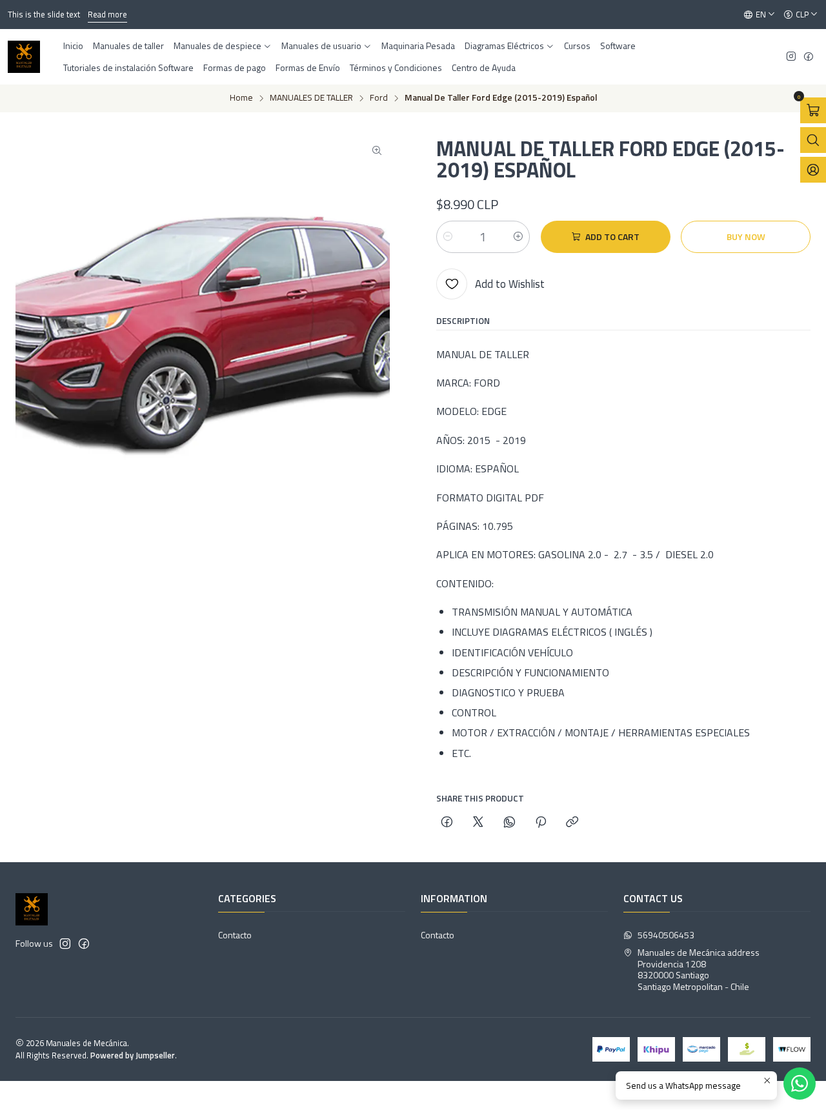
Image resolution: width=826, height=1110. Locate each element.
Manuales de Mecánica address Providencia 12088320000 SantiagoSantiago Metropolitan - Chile (699, 969)
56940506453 (666, 935)
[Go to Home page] (24, 57)
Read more (107, 14)
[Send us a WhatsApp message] (799, 1083)
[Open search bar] (813, 140)
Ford (379, 98)
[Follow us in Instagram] (791, 57)
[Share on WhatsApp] (509, 822)
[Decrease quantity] (448, 236)
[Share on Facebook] (447, 822)
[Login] (813, 170)
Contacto (235, 935)
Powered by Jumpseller (132, 1055)
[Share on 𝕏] (478, 822)
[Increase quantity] (518, 236)
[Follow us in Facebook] (808, 57)
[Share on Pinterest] (541, 822)
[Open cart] (813, 110)
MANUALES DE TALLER (311, 98)
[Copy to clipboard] (572, 822)
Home (241, 98)
